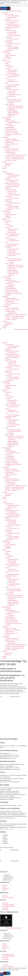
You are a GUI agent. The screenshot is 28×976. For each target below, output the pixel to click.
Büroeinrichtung (9, 14)
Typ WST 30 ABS (12, 32)
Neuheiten (5, 137)
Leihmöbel (8, 135)
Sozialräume (8, 37)
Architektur (8, 119)
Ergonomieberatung (10, 121)
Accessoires (8, 45)
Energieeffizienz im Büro (14, 43)
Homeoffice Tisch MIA (13, 81)
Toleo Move (11, 102)
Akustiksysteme (9, 50)
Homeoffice (8, 58)
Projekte (5, 166)
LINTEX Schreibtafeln (13, 47)
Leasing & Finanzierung (11, 130)
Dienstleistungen (7, 117)
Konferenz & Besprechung (11, 24)
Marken (4, 60)
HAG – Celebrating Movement (12, 75)
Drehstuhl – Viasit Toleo (11, 160)
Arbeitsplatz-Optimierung (14, 122)
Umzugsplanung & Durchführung (13, 134)
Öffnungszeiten (9, 163)
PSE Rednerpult (12, 73)
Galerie (4, 168)
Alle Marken (8, 61)
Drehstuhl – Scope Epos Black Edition (14, 157)
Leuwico (7, 78)
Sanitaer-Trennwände (10, 30)
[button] (14, 170)
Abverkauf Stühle (12, 153)
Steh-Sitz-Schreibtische (14, 15)
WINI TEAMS (11, 109)
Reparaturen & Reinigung (11, 132)
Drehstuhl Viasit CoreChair (14, 99)
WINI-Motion (11, 116)
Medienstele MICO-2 (13, 70)
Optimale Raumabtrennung (11, 27)
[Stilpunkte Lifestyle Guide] (6, 926)
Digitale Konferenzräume (14, 25)
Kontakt (4, 162)
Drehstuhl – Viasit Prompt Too (12, 140)
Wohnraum (8, 29)
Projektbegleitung (9, 127)
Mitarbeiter (8, 165)
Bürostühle (8, 19)
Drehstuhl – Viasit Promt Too (12, 150)
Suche (1, 3)
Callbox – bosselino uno (11, 144)
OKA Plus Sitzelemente (13, 84)
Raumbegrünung (12, 17)
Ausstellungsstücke (10, 152)
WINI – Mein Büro (9, 104)
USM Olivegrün (12, 93)
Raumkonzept (8, 124)
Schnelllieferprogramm (10, 86)
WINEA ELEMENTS (13, 111)
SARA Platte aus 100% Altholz (15, 107)
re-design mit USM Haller (14, 94)
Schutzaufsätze (12, 22)
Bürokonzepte (6, 52)
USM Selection (11, 96)
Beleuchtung (8, 42)
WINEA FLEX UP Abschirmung (15, 106)
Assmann (7, 65)
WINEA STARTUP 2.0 (13, 112)
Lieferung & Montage (10, 129)
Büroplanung (11, 125)
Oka (6, 83)
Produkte (5, 12)
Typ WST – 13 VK (8, 829)
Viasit (6, 98)
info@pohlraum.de (15, 2)
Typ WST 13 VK (12, 34)
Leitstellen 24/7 (11, 80)
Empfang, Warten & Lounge (12, 20)
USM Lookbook (12, 91)
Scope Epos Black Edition (14, 101)
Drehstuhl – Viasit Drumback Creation (14, 158)
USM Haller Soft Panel (13, 89)
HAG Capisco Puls (12, 76)
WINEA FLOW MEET (13, 114)
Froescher (7, 68)
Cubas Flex (11, 66)
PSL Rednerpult (12, 71)
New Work (7, 53)
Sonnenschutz (8, 40)
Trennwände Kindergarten (14, 35)
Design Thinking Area (10, 55)
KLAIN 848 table (9, 142)
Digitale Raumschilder (13, 48)
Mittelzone (7, 57)
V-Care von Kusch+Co (13, 38)
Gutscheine (8, 145)
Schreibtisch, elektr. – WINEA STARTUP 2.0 (16, 155)
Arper (6, 63)
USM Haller (8, 88)
